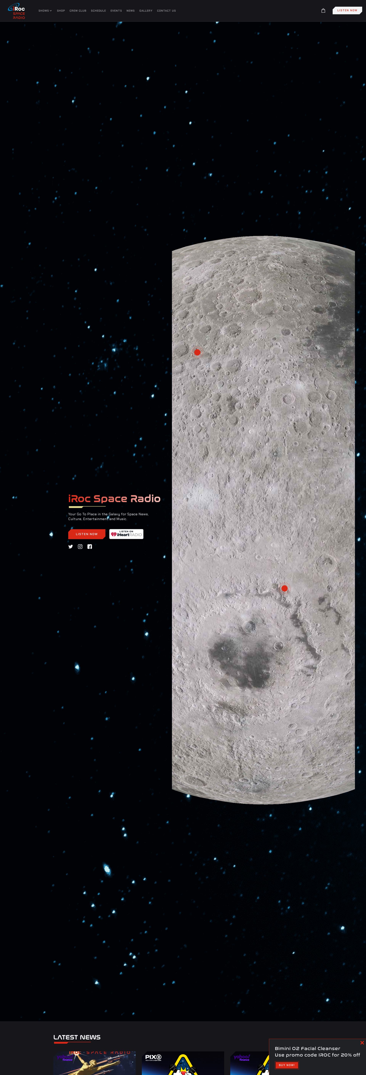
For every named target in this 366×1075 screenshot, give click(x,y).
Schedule (98, 10)
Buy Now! (287, 1065)
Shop (61, 10)
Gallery (145, 10)
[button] (44, 10)
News (131, 10)
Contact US (166, 10)
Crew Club (78, 10)
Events (116, 10)
